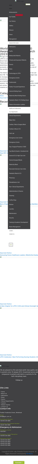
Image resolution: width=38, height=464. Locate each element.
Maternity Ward (13, 164)
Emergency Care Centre (15, 138)
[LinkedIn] (23, 383)
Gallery (11, 25)
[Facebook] (15, 383)
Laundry (11, 209)
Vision (11, 34)
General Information (14, 42)
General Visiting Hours (15, 91)
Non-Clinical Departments (16, 186)
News (10, 69)
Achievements (13, 12)
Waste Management (14, 226)
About (10, 8)
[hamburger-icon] (28, 4)
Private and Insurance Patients (17, 60)
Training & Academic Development (18, 222)
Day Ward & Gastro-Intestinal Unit (18, 151)
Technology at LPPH (15, 73)
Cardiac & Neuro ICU (15, 129)
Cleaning (11, 195)
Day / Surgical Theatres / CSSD (17, 146)
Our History (12, 21)
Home (10, 5)
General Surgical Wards (15, 160)
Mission (11, 30)
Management (13, 39)
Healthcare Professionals (15, 108)
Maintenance (13, 213)
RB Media (29, 453)
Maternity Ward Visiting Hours (17, 95)
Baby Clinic (12, 120)
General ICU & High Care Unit (17, 155)
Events (11, 64)
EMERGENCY (19, 15)
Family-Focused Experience (17, 86)
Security (11, 218)
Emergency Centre (14, 78)
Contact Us (11, 234)
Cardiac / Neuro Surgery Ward (17, 124)
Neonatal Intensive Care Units (17, 169)
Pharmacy (12, 178)
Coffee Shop (12, 200)
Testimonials (12, 82)
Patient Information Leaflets (17, 104)
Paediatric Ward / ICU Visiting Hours (19, 100)
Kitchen (11, 204)
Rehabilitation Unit (14, 182)
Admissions (12, 46)
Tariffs (11, 51)
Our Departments (13, 111)
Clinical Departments (15, 115)
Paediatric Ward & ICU (15, 173)
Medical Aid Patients (14, 55)
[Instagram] (19, 383)
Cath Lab (11, 133)
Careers (11, 230)
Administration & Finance (16, 191)
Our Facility (12, 16)
